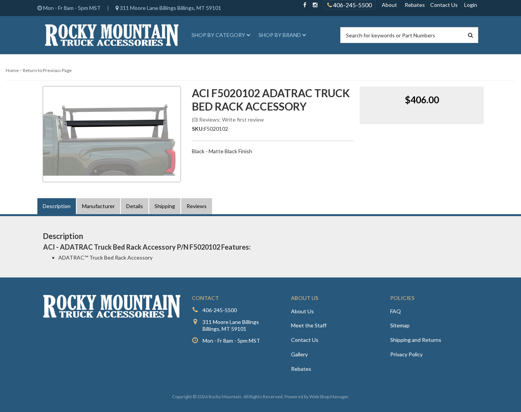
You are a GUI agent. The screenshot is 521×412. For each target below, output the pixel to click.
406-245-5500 (352, 4)
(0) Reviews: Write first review (228, 119)
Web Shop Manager (328, 396)
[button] (219, 35)
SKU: (198, 128)
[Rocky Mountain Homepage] (111, 35)
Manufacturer (98, 206)
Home (12, 70)
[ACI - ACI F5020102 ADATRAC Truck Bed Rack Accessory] (111, 134)
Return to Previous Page (47, 70)
